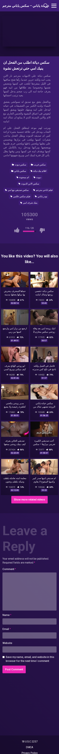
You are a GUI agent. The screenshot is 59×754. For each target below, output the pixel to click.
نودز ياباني (42, 196)
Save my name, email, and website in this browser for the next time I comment (30, 658)
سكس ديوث (20, 164)
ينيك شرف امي (30, 202)
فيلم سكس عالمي (21, 196)
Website (7, 643)
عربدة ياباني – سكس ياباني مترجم (18, 6)
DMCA (29, 747)
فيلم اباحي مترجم (44, 190)
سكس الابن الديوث (30, 183)
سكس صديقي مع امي (18, 190)
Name (6, 615)
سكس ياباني (20, 171)
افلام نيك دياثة (39, 171)
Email (6, 629)
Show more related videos (29, 499)
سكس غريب (39, 164)
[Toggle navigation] (54, 6)
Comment (9, 569)
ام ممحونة (24, 177)
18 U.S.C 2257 (30, 741)
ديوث (38, 177)
